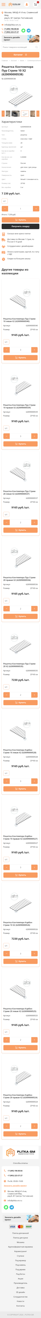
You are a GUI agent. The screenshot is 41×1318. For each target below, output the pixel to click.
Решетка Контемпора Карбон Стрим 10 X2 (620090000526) (17, 923)
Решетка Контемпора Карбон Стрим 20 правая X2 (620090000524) (20, 1096)
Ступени (20, 1256)
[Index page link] (14, 4)
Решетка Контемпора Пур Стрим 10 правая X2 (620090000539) (19, 406)
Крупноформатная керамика (20, 1247)
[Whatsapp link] (23, 31)
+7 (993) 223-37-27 (11, 32)
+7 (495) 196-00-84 (11, 29)
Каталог (14, 61)
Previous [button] (3, 114)
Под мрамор (20, 1260)
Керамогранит (20, 1251)
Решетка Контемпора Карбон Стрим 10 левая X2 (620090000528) (19, 751)
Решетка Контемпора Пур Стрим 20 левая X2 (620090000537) (19, 492)
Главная (5, 61)
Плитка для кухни (20, 1238)
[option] (20, 96)
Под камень (21, 1265)
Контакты (20, 1306)
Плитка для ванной (20, 1233)
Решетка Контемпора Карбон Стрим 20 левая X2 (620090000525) (19, 1010)
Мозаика (20, 1242)
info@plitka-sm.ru (12, 24)
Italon (22, 61)
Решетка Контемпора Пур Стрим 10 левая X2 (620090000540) (19, 320)
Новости (20, 1301)
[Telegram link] (29, 31)
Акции (20, 1278)
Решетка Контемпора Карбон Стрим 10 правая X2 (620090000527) (20, 837)
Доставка (20, 1287)
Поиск (36, 47)
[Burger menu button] (3, 4)
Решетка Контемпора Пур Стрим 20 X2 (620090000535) (19, 665)
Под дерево (20, 1269)
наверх (36, 1289)
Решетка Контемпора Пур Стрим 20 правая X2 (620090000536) (19, 578)
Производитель (20, 1283)
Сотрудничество (20, 1297)
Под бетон (20, 1274)
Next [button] (37, 114)
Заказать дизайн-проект (15, 1185)
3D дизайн (20, 1292)
